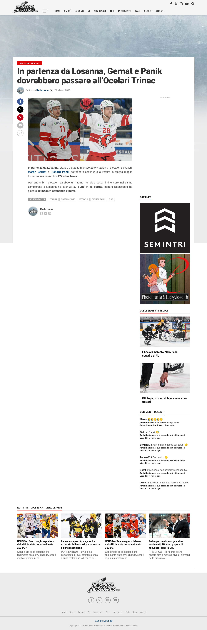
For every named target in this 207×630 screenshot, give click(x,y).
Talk (137, 11)
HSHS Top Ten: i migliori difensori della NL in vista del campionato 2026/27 (124, 544)
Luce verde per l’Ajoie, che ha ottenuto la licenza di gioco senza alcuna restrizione (80, 544)
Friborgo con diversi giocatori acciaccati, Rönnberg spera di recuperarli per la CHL (166, 544)
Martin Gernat (37, 171)
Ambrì (67, 11)
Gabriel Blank (147, 432)
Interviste (124, 11)
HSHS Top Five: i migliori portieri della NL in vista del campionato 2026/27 (35, 544)
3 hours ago (154, 438)
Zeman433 (146, 444)
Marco (143, 419)
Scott (143, 470)
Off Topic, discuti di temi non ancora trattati (164, 400)
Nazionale (100, 11)
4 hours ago (154, 450)
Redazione (42, 90)
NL (88, 11)
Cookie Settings (103, 621)
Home (57, 11)
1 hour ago (169, 425)
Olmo (143, 482)
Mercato (83, 199)
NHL (112, 11)
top (111, 199)
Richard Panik (60, 171)
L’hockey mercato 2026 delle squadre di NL (159, 353)
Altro (147, 11)
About (160, 11)
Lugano (79, 11)
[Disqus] (80, 255)
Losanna (53, 199)
